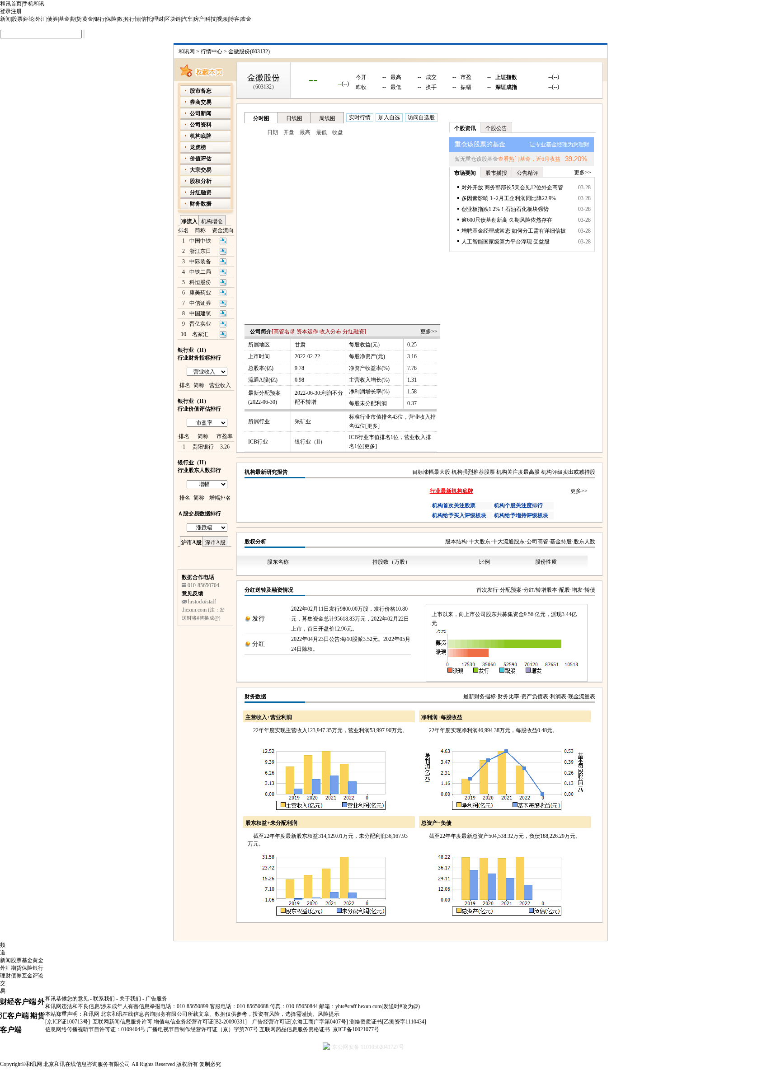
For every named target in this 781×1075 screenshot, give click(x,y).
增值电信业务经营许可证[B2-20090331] (200, 1022)
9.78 (299, 368)
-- (313, 78)
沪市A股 (191, 542)
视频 (222, 19)
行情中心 (211, 51)
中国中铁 (200, 241)
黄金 (87, 19)
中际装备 (200, 261)
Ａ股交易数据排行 (199, 513)
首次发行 (487, 590)
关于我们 (130, 999)
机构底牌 (201, 136)
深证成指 (506, 87)
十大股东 (479, 541)
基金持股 (561, 541)
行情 (134, 19)
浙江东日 (200, 251)
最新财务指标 (479, 696)
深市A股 (215, 542)
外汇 (40, 19)
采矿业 (303, 421)
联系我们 (104, 999)
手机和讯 (33, 3)
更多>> (429, 331)
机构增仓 (212, 221)
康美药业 (200, 293)
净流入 (189, 221)
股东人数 (584, 541)
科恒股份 (200, 282)
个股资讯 (465, 128)
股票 (17, 19)
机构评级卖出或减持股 (568, 472)
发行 (258, 618)
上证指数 (506, 77)
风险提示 (328, 1014)
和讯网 (187, 51)
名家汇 (200, 334)
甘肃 (300, 344)
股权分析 (255, 541)
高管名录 (284, 331)
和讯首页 (11, 3)
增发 (577, 590)
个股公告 (496, 128)
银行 (99, 19)
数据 (123, 19)
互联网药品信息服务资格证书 (294, 1029)
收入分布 (330, 331)
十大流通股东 (508, 541)
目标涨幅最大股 (431, 472)
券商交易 (201, 102)
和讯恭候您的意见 (67, 999)
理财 (158, 19)
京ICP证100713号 (67, 1022)
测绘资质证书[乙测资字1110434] (387, 1022)
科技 (210, 19)
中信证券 (200, 303)
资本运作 (307, 331)
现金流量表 (581, 696)
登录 (5, 11)
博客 (234, 19)
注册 (16, 11)
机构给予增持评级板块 (521, 515)
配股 (564, 590)
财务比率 (508, 696)
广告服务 (156, 999)
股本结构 (456, 541)
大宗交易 (201, 170)
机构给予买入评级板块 (459, 515)
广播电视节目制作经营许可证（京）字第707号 (202, 1029)
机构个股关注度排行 (518, 505)
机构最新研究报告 (266, 472)
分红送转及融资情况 (269, 590)
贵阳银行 (203, 447)
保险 (111, 19)
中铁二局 (200, 272)
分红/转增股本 (540, 590)
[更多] (372, 426)
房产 (198, 19)
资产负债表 (534, 696)
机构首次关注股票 (453, 505)
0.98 (299, 380)
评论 (29, 19)
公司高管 (537, 541)
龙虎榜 (198, 147)
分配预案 (511, 590)
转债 (589, 590)
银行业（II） (310, 442)
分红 (258, 643)
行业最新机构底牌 (451, 491)
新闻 (5, 19)
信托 (146, 19)
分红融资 (353, 331)
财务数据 (255, 696)
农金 (245, 19)
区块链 (173, 19)
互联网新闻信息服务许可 (122, 1022)
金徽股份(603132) (249, 51)
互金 (27, 975)
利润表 (558, 696)
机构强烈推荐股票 (473, 472)
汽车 (187, 19)
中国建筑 (200, 313)
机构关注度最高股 (518, 472)
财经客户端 (18, 1001)
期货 (76, 19)
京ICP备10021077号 (356, 1029)
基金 (64, 19)
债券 (52, 19)
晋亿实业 (200, 324)
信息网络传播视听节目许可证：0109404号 (95, 1029)
